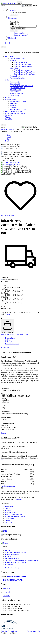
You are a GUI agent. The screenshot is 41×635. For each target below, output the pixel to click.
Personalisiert (9, 56)
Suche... (35, 5)
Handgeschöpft (15, 84)
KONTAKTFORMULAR (13, 580)
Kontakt (8, 556)
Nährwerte (9, 342)
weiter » (8, 139)
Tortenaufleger (15, 76)
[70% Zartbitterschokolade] (10, 162)
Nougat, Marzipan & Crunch (15, 113)
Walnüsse (13, 107)
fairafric (8, 97)
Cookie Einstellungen (12, 568)
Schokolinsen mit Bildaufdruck (24, 74)
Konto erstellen (19, 33)
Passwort (13, 26)
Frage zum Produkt (22, 334)
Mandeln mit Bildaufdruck (23, 66)
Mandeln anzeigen (20, 62)
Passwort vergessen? (21, 35)
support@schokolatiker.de (16, 576)
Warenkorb (6, 592)
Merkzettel (6, 596)
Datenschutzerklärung (12, 554)
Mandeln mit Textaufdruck (23, 64)
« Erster (8, 135)
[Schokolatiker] (9, 3)
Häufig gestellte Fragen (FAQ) (15, 562)
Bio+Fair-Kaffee (15, 90)
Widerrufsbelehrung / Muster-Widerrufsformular (21, 560)
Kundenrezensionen (12, 344)
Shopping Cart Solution (9, 631)
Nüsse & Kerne (10, 99)
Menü (3, 47)
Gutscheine (9, 564)
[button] (10, 11)
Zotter (7, 80)
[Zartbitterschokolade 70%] (10, 164)
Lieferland (13, 12)
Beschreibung (10, 338)
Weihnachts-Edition (16, 94)
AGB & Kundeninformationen (15, 552)
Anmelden (18, 499)
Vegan (7, 117)
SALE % (8, 119)
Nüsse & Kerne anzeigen (18, 101)
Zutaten (7, 340)
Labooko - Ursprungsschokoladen (21, 86)
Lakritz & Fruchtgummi (13, 111)
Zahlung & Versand (12, 558)
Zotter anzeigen (15, 82)
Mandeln (13, 60)
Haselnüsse (13, 103)
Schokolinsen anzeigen (22, 70)
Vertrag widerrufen (33, 631)
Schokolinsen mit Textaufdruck (25, 72)
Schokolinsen (14, 68)
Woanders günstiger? (8, 334)
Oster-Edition (14, 92)
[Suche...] (27, 5)
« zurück (8, 137)
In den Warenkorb (7, 332)
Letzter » (8, 141)
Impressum (9, 550)
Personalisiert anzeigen (17, 58)
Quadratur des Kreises (17, 88)
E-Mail (12, 24)
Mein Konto (7, 588)
